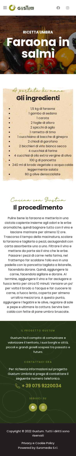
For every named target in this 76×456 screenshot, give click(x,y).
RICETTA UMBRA (38, 32)
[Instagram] (43, 407)
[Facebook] (33, 407)
